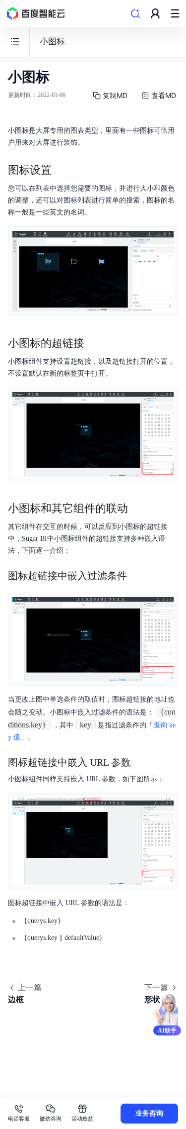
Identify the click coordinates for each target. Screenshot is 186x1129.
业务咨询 (149, 1113)
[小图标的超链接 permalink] (94, 343)
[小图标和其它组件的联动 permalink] (138, 508)
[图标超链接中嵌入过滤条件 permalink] (137, 576)
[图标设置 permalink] (61, 170)
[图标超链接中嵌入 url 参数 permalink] (141, 762)
